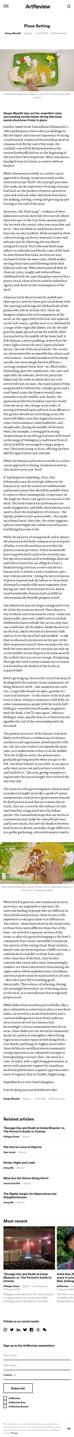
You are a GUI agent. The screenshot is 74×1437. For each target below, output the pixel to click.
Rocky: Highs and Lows (19, 1162)
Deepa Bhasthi (13, 33)
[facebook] (31, 1329)
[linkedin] (18, 1329)
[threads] (38, 1329)
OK (69, 1428)
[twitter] (12, 1329)
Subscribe (18, 1388)
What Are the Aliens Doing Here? (26, 1178)
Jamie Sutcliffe (11, 1183)
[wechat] (44, 1329)
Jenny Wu (8, 1168)
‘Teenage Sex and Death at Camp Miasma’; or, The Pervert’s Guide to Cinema (34, 1129)
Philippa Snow (11, 1136)
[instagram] (5, 1329)
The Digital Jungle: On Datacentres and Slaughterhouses (29, 1195)
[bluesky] (25, 1329)
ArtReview (62, 1286)
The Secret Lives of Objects (22, 1147)
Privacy (14, 1432)
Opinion (28, 33)
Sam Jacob (9, 1152)
